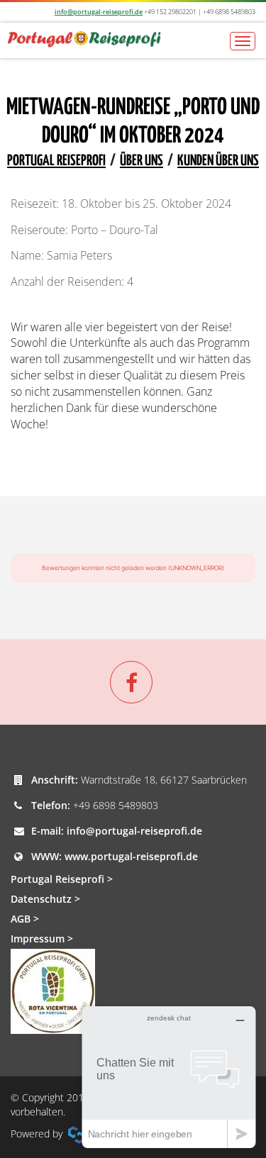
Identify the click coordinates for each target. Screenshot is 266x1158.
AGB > (25, 918)
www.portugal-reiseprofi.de (131, 856)
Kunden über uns (218, 161)
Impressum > (42, 938)
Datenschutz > (45, 899)
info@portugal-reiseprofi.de (99, 11)
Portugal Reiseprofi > (62, 879)
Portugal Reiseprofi (56, 161)
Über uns (141, 161)
